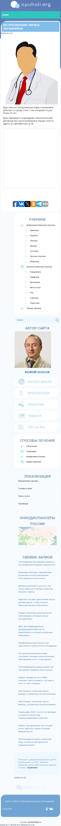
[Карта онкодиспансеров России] (37, 535)
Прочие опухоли (38, 256)
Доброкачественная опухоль (40, 225)
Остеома (34, 251)
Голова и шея (25, 488)
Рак (31, 292)
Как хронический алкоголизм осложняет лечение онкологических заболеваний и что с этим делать (36, 656)
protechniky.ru (34, 822)
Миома (33, 246)
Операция (31, 451)
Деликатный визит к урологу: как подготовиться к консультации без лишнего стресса (35, 588)
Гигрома (34, 235)
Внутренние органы (28, 481)
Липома (33, 240)
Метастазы (35, 287)
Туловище (23, 503)
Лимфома (34, 277)
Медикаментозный (35, 456)
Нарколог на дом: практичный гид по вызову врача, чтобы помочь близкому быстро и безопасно (36, 602)
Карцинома (35, 271)
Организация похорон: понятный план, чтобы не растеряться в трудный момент (34, 742)
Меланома (35, 282)
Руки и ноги (24, 496)
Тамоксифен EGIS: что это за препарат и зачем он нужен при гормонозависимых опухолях (37, 715)
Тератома (34, 303)
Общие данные (33, 308)
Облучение (31, 446)
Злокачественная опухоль (39, 266)
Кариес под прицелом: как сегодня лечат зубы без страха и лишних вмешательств (35, 728)
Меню (5, 15)
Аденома (34, 230)
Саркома (34, 297)
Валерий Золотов (37, 372)
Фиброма (34, 261)
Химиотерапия (33, 461)
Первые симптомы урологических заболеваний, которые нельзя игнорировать (35, 615)
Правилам (32, 767)
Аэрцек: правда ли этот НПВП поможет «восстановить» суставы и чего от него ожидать (36, 680)
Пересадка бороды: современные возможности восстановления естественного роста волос (35, 575)
